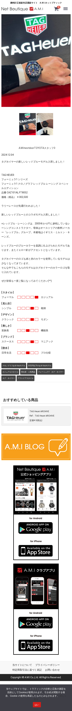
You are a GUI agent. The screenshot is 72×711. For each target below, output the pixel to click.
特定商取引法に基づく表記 (27, 669)
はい (37, 704)
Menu (66, 6)
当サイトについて (22, 664)
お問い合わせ (52, 669)
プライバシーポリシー (47, 664)
